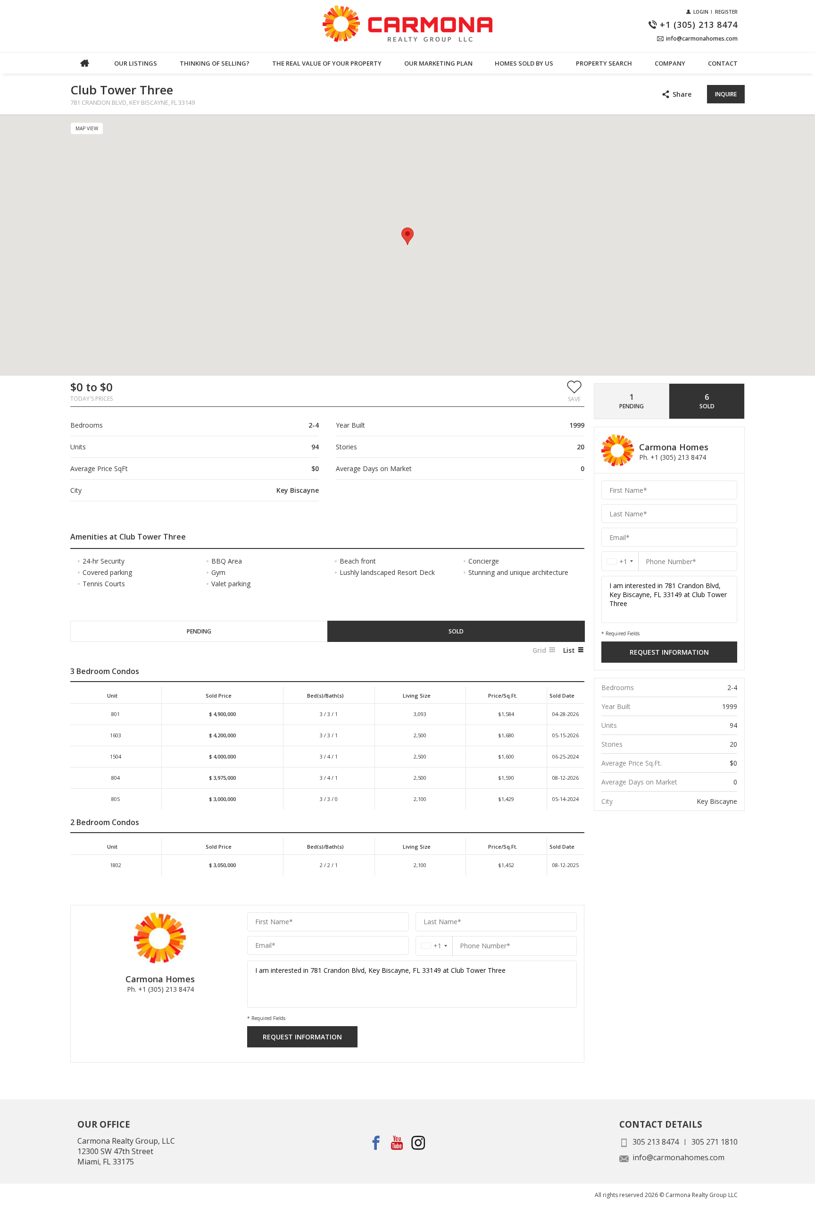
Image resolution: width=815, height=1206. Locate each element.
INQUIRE (726, 94)
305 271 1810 (714, 1142)
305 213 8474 (655, 1142)
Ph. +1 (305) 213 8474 (160, 989)
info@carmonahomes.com (678, 1157)
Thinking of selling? (214, 63)
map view (86, 128)
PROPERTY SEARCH (604, 63)
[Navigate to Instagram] (418, 1143)
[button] (574, 391)
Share (682, 94)
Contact (723, 63)
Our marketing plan (438, 63)
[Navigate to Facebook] (376, 1143)
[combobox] (434, 945)
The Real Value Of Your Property (327, 63)
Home (84, 63)
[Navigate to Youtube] (397, 1143)
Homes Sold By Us (524, 63)
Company (670, 63)
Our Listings (135, 63)
